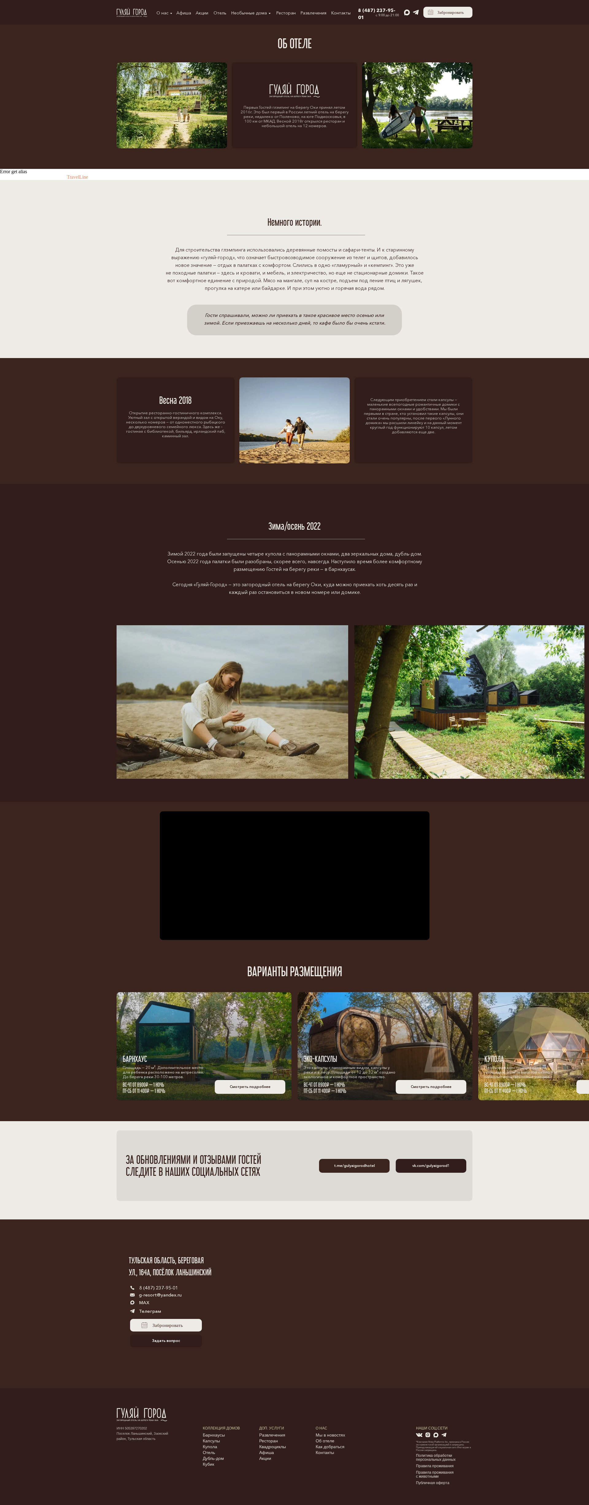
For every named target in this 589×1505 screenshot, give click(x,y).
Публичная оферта (432, 1483)
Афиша (183, 13)
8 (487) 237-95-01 (158, 1288)
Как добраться (330, 1446)
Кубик (208, 1464)
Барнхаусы (214, 1435)
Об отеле (325, 1440)
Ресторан (286, 13)
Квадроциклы (272, 1446)
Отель (220, 13)
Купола (210, 1446)
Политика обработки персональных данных (436, 1457)
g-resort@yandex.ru (160, 1295)
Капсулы (211, 1440)
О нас (162, 13)
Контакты (341, 13)
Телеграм (150, 1311)
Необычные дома (249, 13)
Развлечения (313, 13)
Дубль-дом (213, 1458)
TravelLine (77, 177)
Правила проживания (435, 1466)
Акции (202, 13)
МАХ (144, 1302)
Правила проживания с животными (435, 1474)
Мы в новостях (330, 1435)
